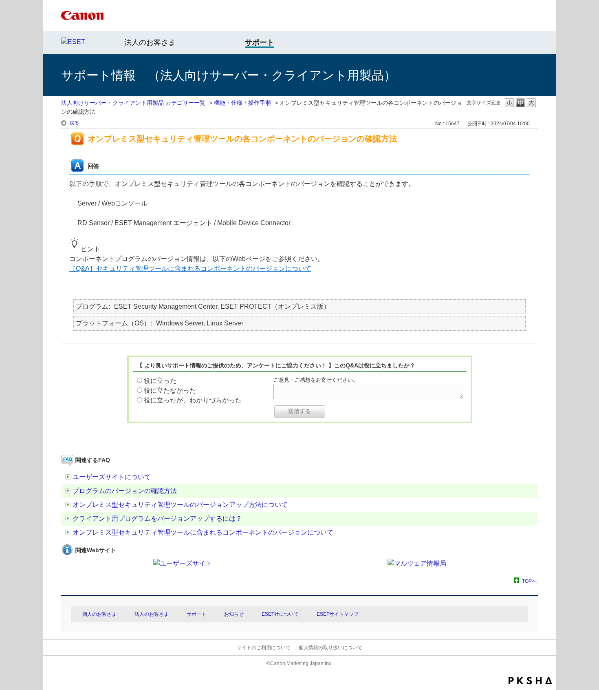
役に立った (160, 380)
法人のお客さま (150, 42)
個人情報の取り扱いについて (330, 647)
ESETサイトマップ (338, 614)
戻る (74, 123)
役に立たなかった (170, 390)
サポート (196, 614)
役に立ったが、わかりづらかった (193, 400)
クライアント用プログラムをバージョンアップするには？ (157, 518)
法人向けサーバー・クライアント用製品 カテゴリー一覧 (133, 103)
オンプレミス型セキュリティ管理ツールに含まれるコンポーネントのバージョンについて (203, 532)
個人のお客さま (99, 614)
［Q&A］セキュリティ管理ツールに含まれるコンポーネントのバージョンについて (190, 268)
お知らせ (234, 614)
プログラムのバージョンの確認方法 (125, 490)
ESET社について (280, 614)
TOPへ (529, 581)
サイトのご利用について (264, 647)
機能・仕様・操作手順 (242, 103)
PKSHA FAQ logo (530, 680)
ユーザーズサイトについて (112, 476)
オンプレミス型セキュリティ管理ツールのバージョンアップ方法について (180, 504)
